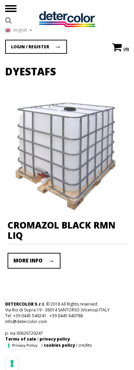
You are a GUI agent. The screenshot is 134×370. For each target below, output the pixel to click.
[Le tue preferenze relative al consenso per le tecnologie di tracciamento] (12, 363)
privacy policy (55, 339)
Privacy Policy (24, 345)
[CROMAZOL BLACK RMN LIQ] (67, 211)
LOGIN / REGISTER (30, 47)
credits (85, 345)
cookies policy (59, 345)
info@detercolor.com (26, 321)
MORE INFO (28, 260)
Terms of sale (20, 339)
